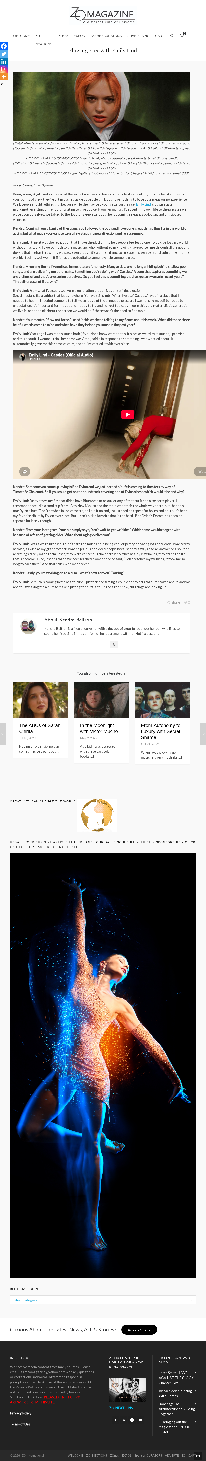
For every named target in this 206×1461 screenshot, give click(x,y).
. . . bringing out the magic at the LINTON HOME (175, 1427)
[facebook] (115, 1420)
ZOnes (114, 1455)
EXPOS (127, 1455)
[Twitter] (4, 54)
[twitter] (123, 1420)
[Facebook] (4, 46)
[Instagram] (4, 69)
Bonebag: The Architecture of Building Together (177, 1409)
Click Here (142, 1329)
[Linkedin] (4, 61)
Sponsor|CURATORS (148, 1455)
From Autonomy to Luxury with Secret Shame (160, 731)
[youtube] (140, 1420)
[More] (4, 76)
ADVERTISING (175, 1455)
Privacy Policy (20, 1413)
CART (192, 1455)
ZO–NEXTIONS (96, 1455)
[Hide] (1, 84)
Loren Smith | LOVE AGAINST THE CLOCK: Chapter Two (176, 1378)
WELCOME (75, 1455)
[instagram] (132, 1420)
